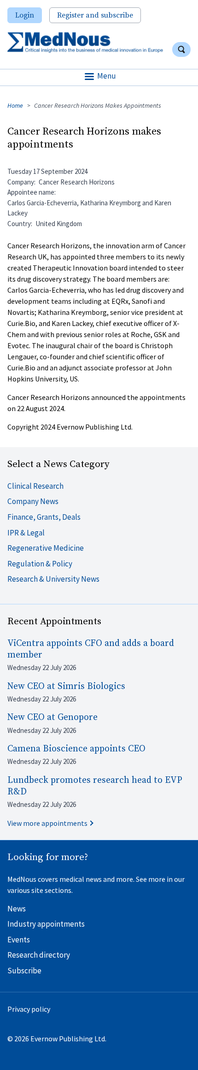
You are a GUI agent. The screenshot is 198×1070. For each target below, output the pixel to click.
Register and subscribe (95, 15)
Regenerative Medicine (45, 548)
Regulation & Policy (39, 564)
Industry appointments (46, 924)
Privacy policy (28, 1009)
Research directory (38, 955)
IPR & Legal (26, 533)
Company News (32, 501)
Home (15, 105)
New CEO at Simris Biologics (66, 686)
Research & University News (53, 579)
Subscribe (24, 970)
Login (24, 15)
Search (181, 49)
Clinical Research (35, 486)
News (16, 909)
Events (18, 940)
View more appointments (47, 823)
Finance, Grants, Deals (44, 517)
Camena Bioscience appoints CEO (76, 749)
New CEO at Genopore (52, 717)
